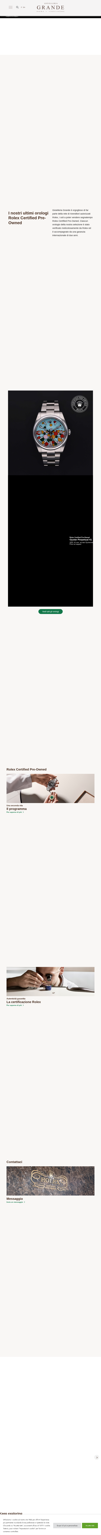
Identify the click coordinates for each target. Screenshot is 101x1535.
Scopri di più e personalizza (67, 1525)
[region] (50, 1524)
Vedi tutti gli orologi (50, 611)
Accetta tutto (90, 1525)
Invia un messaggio (15, 1202)
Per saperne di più (14, 812)
